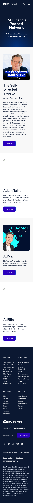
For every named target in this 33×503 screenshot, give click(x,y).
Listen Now (9, 143)
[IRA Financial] (10, 4)
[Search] (23, 4)
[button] (29, 4)
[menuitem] (9, 370)
